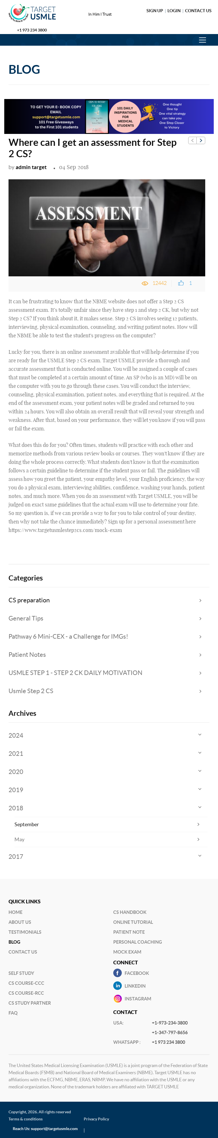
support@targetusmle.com (54, 1128)
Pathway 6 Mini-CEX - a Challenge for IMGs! (68, 636)
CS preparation (29, 600)
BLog (14, 942)
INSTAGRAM (138, 998)
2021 (16, 753)
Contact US (23, 951)
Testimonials (25, 932)
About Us (20, 922)
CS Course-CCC (26, 983)
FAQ (13, 1012)
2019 (16, 789)
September (26, 824)
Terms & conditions (26, 1119)
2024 (16, 735)
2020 (16, 771)
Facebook (137, 973)
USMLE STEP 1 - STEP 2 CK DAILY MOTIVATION (75, 672)
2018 (16, 808)
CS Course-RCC (26, 993)
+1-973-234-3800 (170, 1022)
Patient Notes (27, 654)
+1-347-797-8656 (170, 1032)
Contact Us (198, 10)
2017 (16, 856)
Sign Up (154, 10)
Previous (192, 140)
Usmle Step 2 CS (31, 690)
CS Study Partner (30, 1003)
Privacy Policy (96, 1119)
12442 (159, 283)
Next (201, 140)
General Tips (26, 618)
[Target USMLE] (36, 13)
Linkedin (135, 985)
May (19, 839)
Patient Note (129, 932)
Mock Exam (127, 951)
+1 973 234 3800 (32, 30)
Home (15, 912)
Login (174, 10)
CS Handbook (129, 912)
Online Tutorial (133, 922)
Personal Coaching (137, 942)
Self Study (21, 973)
